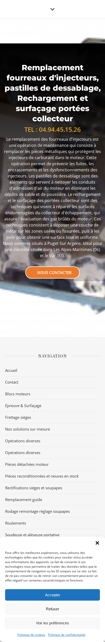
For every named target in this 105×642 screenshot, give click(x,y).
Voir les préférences (52, 623)
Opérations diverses (22, 440)
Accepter (52, 595)
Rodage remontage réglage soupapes (37, 511)
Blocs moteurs (17, 393)
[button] (97, 542)
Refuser (52, 609)
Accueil (11, 370)
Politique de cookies (31, 635)
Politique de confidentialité (66, 635)
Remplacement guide (23, 499)
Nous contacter (54, 272)
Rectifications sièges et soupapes (33, 487)
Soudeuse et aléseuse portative (32, 534)
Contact (11, 382)
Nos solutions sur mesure (27, 429)
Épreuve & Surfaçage (23, 405)
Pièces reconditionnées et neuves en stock (42, 476)
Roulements (15, 523)
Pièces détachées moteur (27, 464)
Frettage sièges (18, 417)
